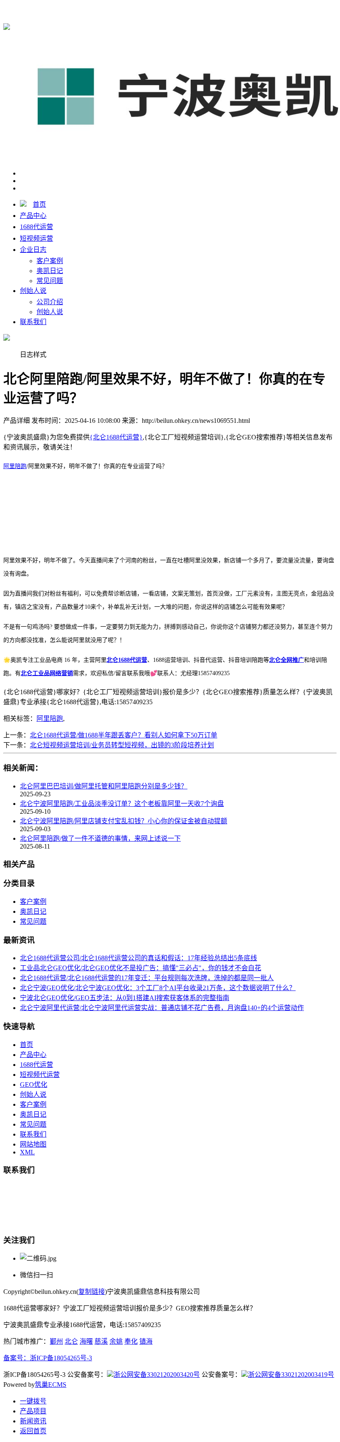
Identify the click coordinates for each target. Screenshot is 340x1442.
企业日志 (33, 249)
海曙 (86, 1341)
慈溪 (101, 1341)
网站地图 (33, 1144)
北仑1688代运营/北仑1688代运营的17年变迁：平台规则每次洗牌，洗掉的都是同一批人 (147, 977)
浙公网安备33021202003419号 (291, 1374)
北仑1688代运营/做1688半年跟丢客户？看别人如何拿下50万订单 (123, 735)
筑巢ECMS (50, 1384)
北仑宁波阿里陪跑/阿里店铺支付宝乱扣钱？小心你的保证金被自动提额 (123, 821)
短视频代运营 (40, 1074)
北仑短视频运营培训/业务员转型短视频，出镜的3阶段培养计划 (122, 745)
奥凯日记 (49, 270)
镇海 (146, 1341)
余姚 (116, 1341)
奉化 (131, 1341)
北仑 (71, 1341)
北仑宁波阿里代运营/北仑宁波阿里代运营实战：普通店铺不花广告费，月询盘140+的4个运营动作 (162, 1007)
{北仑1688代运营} (116, 8)
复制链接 (91, 1291)
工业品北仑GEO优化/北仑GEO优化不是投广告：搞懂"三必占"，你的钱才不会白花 (140, 967)
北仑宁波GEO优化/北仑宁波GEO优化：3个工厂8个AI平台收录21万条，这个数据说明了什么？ (158, 987)
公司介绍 (49, 301)
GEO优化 (33, 1084)
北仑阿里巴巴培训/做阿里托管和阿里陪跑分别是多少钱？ (103, 786)
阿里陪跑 (49, 718)
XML (27, 1152)
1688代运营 (36, 226)
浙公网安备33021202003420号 (157, 1374)
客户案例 (49, 260)
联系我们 (33, 321)
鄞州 (56, 1341)
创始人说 (33, 290)
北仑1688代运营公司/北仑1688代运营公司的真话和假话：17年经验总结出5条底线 (138, 957)
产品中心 (33, 215)
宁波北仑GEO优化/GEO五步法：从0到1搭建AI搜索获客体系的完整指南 (124, 997)
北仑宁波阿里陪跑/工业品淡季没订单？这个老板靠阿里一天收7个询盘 (122, 803)
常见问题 (49, 280)
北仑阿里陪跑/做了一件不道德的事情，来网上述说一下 (100, 838)
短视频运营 (36, 238)
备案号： (16, 1357)
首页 (39, 204)
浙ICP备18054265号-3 (61, 1357)
